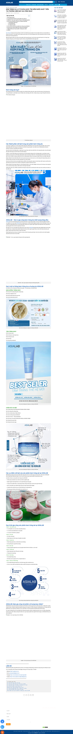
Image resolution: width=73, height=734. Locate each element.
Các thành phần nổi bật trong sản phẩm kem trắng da (16, 18)
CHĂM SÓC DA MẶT (12, 24)
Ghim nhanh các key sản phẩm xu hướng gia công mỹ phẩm (18, 690)
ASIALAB (7, 2)
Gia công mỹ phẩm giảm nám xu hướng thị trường (16, 688)
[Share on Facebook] (24, 695)
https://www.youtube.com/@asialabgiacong (18, 676)
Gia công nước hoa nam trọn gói (13, 682)
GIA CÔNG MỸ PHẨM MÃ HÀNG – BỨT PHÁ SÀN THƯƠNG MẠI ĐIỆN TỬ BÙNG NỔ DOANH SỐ (61, 11)
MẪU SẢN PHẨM (40, 4)
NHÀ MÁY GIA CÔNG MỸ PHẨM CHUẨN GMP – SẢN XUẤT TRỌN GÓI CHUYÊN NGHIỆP (61, 55)
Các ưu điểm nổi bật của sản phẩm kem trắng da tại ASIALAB (18, 26)
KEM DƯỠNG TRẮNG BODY (13, 22)
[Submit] (54, 2)
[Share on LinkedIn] (33, 695)
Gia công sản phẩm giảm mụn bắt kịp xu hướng (16, 683)
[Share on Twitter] (26, 695)
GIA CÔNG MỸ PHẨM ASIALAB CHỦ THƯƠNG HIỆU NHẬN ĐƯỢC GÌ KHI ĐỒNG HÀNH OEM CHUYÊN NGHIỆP (62, 43)
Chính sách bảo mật (27, 731)
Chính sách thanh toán (17, 731)
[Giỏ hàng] (59, 4)
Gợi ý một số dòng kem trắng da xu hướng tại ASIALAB (17, 21)
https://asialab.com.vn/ (14, 671)
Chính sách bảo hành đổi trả (45, 731)
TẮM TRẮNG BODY (12, 23)
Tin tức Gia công (13, 7)
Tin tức (46, 4)
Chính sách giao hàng (35, 731)
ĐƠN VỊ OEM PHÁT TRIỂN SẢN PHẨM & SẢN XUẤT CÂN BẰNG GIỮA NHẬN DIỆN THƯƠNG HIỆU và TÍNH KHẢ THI (61, 27)
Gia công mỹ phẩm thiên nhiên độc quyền (15, 689)
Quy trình (51, 4)
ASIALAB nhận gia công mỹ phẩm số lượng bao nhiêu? (17, 28)
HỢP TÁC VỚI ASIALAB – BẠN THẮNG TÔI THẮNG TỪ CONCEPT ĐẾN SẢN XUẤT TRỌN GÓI (61, 38)
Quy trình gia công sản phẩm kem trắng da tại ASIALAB (17, 27)
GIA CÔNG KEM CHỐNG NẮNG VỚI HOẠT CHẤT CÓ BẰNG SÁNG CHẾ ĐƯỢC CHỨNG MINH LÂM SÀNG (62, 33)
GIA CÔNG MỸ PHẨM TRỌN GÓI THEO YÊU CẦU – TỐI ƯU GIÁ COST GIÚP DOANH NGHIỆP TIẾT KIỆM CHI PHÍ (62, 22)
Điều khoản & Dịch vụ (56, 731)
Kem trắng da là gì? (10, 17)
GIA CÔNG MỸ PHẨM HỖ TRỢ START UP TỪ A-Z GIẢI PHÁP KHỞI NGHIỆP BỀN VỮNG (62, 49)
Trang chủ (28, 4)
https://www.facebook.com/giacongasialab (18, 674)
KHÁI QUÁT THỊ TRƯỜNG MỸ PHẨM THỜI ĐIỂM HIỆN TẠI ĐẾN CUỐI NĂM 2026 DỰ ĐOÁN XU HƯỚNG (62, 16)
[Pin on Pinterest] (31, 695)
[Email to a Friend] (28, 695)
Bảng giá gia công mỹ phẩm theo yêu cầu (15, 687)
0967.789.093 (61, 1)
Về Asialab (34, 4)
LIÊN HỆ (56, 4)
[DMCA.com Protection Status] (45, 727)
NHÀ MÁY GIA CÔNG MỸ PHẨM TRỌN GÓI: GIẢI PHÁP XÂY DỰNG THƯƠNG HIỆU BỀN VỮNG (62, 60)
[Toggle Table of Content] (28, 16)
